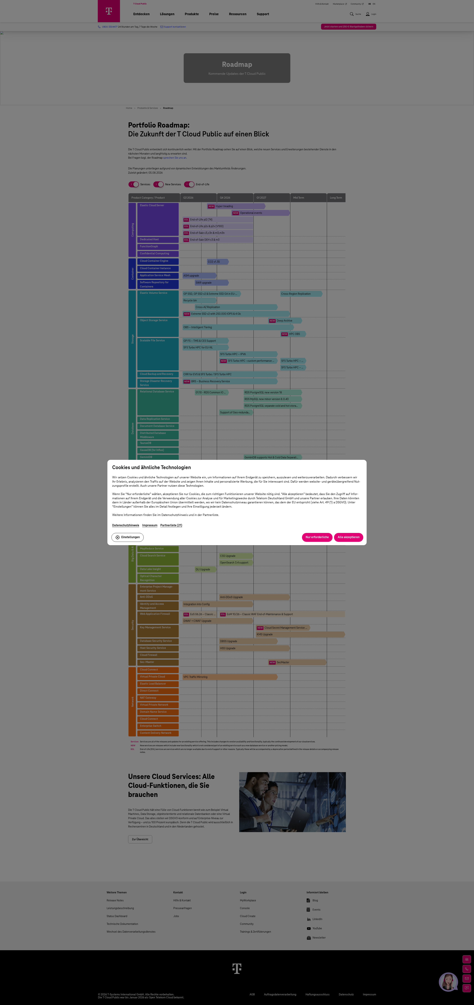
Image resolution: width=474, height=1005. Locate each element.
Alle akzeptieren (349, 537)
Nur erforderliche (317, 537)
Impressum (149, 525)
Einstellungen (130, 537)
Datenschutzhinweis (125, 525)
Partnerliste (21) (171, 525)
